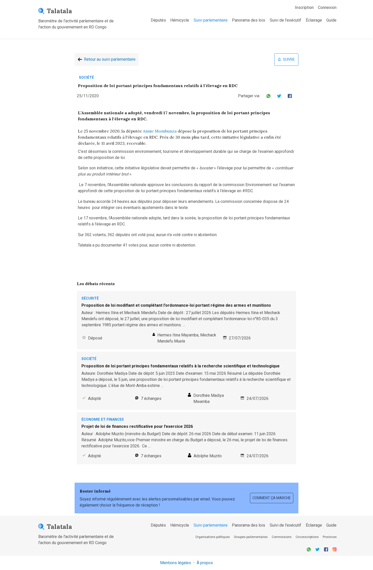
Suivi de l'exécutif (285, 20)
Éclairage (314, 20)
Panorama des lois (248, 20)
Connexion (327, 7)
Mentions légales (175, 562)
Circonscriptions (307, 537)
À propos (205, 562)
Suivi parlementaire (211, 20)
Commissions (282, 537)
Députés (158, 20)
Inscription (304, 7)
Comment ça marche (271, 498)
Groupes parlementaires (251, 537)
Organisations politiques (212, 537)
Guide (331, 20)
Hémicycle (179, 20)
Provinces (330, 537)
